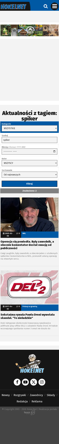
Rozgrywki (20, 395)
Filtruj (29, 183)
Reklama (37, 401)
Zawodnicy (36, 395)
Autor (4, 159)
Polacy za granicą (30, 306)
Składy (51, 395)
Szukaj (5, 135)
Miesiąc (13, 147)
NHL (24, 233)
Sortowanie (7, 170)
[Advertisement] (29, 69)
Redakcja (22, 401)
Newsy (6, 395)
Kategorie (6, 124)
